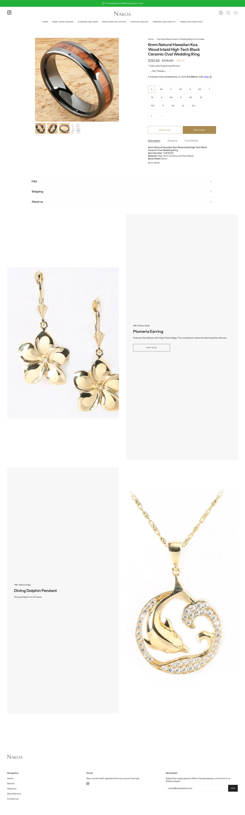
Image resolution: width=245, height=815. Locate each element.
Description (154, 140)
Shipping (172, 140)
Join (233, 788)
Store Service (14, 793)
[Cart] (235, 13)
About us (37, 201)
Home (151, 39)
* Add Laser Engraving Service (164, 65)
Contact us (13, 798)
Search (11, 783)
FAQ (34, 181)
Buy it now (199, 129)
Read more (154, 163)
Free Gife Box (191, 140)
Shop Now (151, 348)
